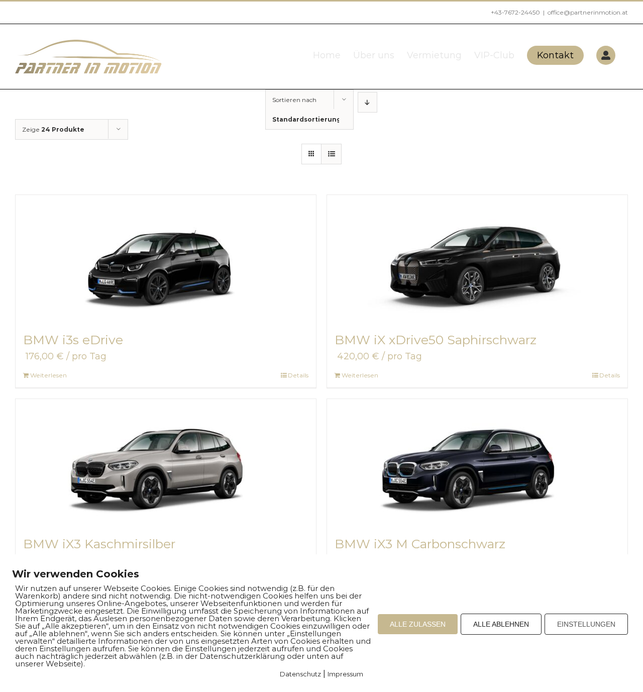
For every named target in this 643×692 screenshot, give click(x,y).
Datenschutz (300, 674)
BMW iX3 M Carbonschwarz (420, 543)
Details (298, 375)
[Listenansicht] (331, 154)
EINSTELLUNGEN (586, 624)
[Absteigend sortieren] (367, 102)
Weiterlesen (48, 375)
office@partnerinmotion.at (588, 12)
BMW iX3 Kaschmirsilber (99, 543)
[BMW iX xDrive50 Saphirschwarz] (477, 258)
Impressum (345, 674)
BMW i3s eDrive (73, 339)
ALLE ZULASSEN (418, 624)
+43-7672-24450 (515, 12)
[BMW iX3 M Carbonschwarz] (477, 462)
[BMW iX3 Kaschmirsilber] (166, 462)
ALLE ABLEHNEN (501, 624)
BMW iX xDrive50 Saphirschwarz (436, 339)
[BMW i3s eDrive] (166, 258)
